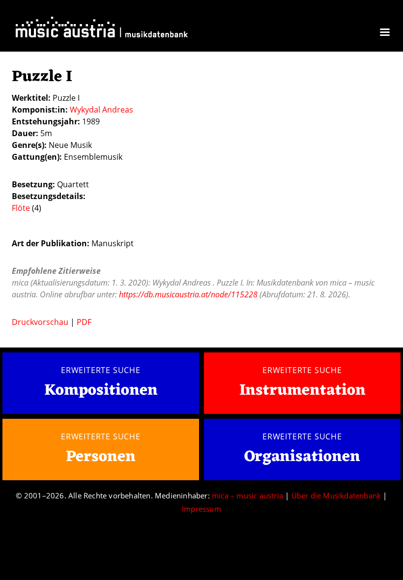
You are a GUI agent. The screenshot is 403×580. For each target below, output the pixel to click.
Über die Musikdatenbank (336, 495)
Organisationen (302, 457)
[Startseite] (102, 29)
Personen (101, 457)
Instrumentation (302, 391)
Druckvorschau (40, 322)
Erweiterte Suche (101, 370)
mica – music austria (247, 495)
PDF (84, 322)
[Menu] (384, 33)
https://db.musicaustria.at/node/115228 (188, 294)
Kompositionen (101, 391)
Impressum (201, 509)
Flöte (21, 208)
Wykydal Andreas (101, 109)
